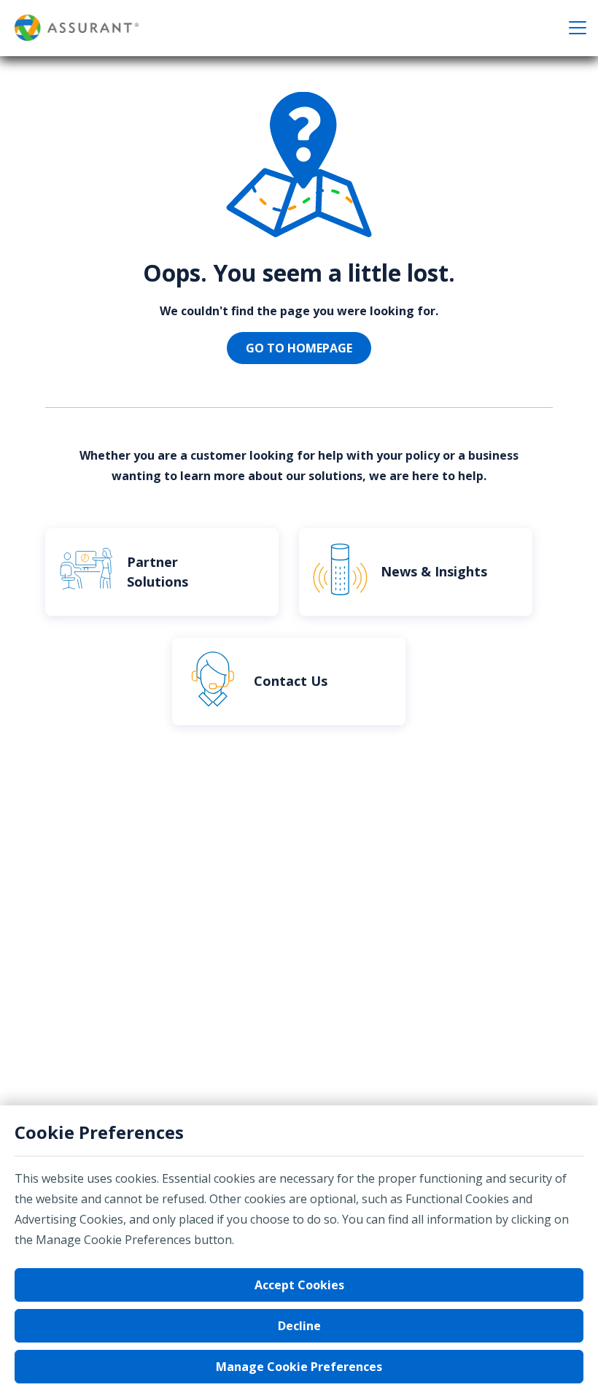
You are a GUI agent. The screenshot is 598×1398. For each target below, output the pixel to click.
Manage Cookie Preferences (299, 1367)
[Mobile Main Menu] (577, 27)
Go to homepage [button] (299, 348)
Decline (299, 1326)
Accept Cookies (299, 1285)
